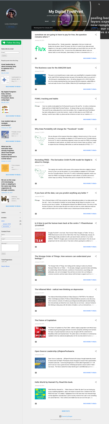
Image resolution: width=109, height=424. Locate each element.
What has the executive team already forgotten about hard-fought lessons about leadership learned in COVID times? (9, 153)
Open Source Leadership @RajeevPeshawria (54, 351)
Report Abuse (5, 266)
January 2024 (7, 224)
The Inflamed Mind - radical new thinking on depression (59, 289)
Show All (95, 27)
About (67, 21)
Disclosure (76, 21)
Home (85, 21)
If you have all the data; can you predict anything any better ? (61, 193)
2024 (2, 221)
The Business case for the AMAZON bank (53, 68)
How (53, 21)
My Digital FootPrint (66, 11)
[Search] (99, 4)
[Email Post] (36, 59)
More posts (66, 411)
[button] (96, 35)
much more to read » (90, 58)
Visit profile (11, 27)
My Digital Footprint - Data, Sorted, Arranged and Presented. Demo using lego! (9, 96)
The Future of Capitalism (45, 320)
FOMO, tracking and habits (46, 99)
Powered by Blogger (66, 416)
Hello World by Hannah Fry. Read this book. (54, 382)
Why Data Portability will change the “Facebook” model (59, 129)
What (47, 21)
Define (60, 21)
